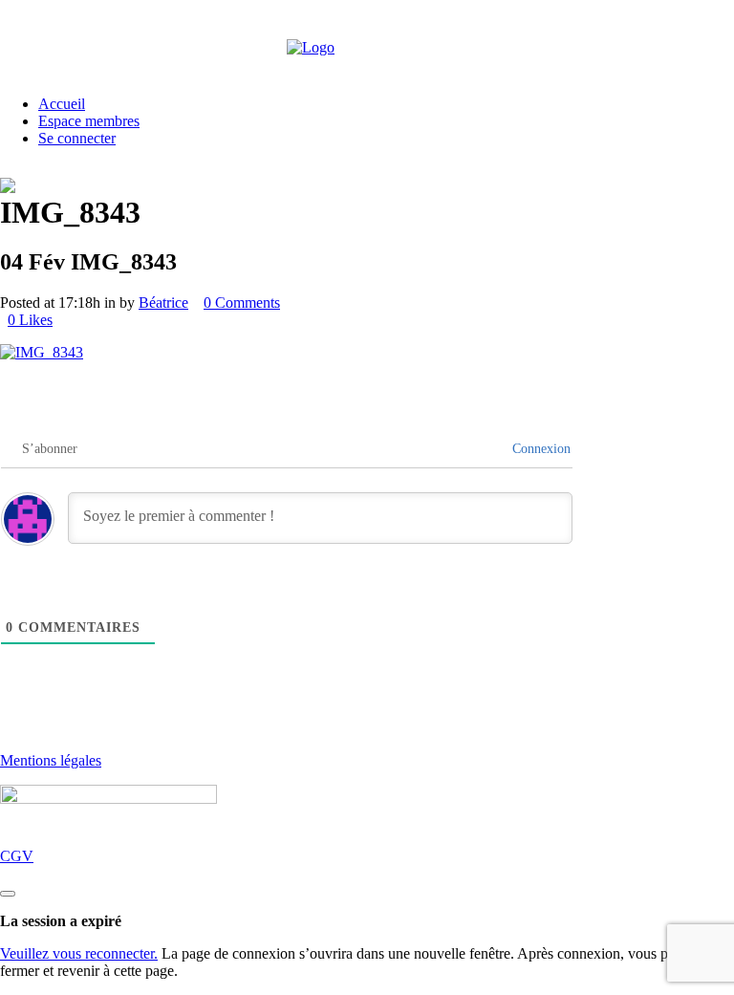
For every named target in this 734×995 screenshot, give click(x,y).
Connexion (539, 449)
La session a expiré (60, 921)
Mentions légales (50, 760)
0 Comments (242, 302)
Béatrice (163, 302)
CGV (16, 856)
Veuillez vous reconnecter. (79, 953)
